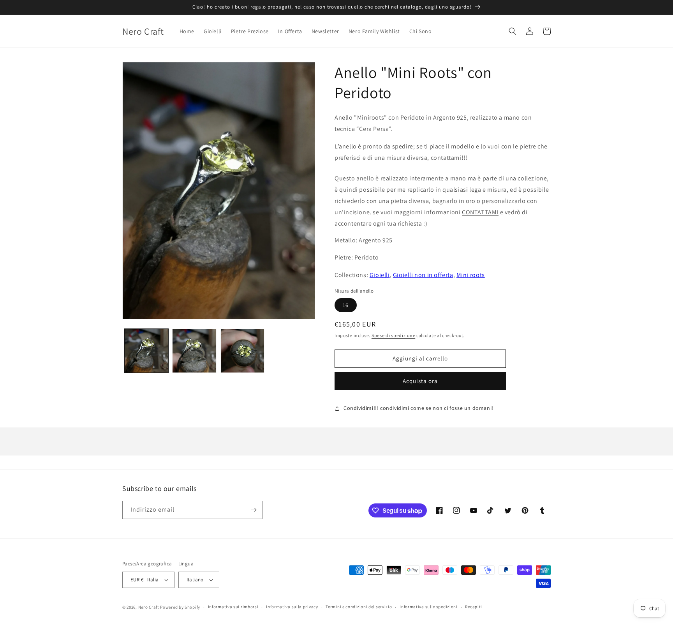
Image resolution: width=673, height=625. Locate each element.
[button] (512, 31)
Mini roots (470, 275)
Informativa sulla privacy (292, 606)
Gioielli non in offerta (423, 275)
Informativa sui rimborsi (233, 606)
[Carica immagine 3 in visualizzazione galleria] (242, 351)
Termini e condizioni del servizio (359, 606)
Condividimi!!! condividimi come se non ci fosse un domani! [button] (418, 407)
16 (346, 305)
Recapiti (473, 606)
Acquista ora (420, 381)
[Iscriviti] (253, 510)
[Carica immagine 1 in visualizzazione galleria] (146, 351)
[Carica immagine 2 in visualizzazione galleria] (194, 351)
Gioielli (380, 275)
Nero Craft (148, 607)
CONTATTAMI (480, 212)
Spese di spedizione (393, 335)
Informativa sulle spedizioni (429, 606)
